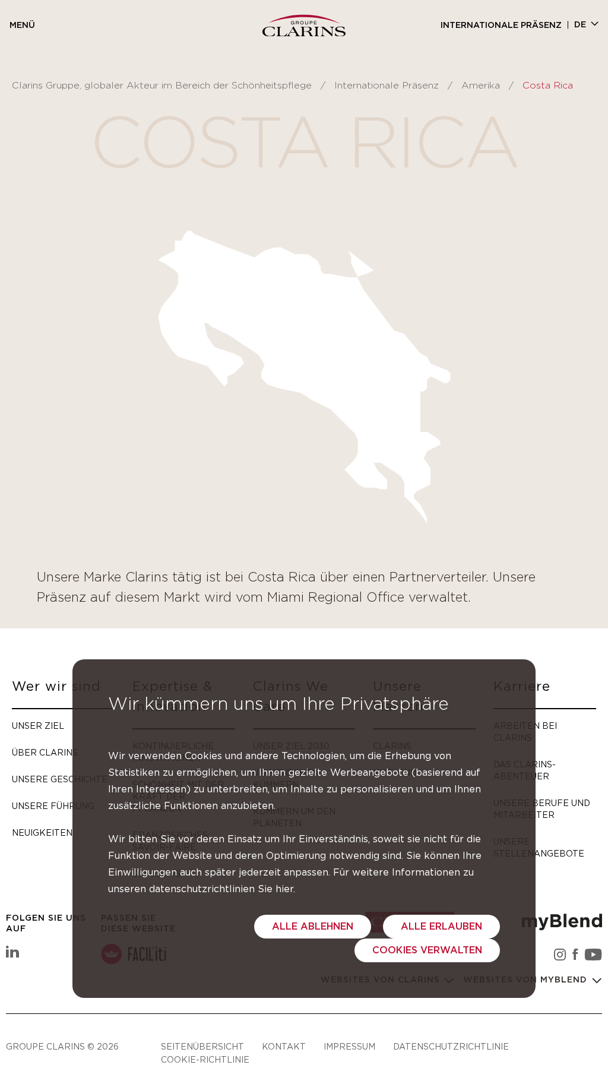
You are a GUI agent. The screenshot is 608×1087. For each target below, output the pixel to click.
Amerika (480, 85)
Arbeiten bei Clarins (525, 731)
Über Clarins (45, 752)
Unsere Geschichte (59, 779)
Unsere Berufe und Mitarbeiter (541, 808)
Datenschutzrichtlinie (451, 1046)
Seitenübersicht (202, 1046)
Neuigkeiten (42, 832)
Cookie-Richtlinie (205, 1059)
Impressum (349, 1046)
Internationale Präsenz (501, 25)
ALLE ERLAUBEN (441, 926)
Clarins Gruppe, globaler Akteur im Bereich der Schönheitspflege (162, 85)
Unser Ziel (38, 725)
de (580, 25)
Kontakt (284, 1046)
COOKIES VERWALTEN (427, 950)
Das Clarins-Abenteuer (524, 770)
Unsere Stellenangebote (538, 847)
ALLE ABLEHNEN (312, 926)
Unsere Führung (53, 805)
